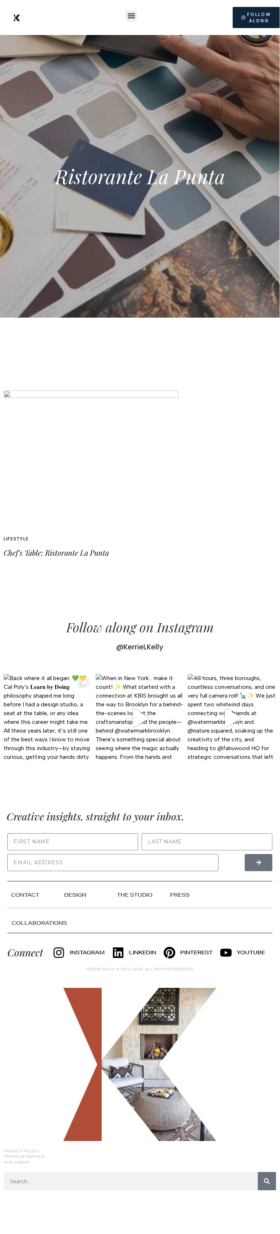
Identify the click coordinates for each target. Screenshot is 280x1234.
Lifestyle (16, 539)
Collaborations (39, 923)
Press (180, 895)
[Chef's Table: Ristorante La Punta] (91, 459)
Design (75, 895)
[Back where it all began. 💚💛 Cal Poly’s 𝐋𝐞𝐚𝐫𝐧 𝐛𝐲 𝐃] (48, 718)
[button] (131, 16)
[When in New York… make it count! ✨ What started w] (140, 718)
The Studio (135, 895)
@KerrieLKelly (139, 647)
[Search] (267, 1181)
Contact (25, 895)
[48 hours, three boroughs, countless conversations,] (232, 718)
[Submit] (258, 862)
